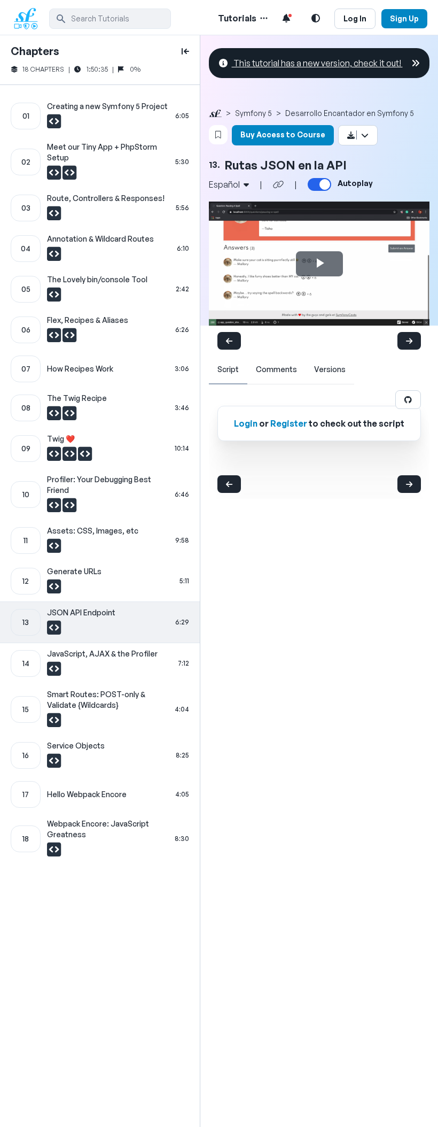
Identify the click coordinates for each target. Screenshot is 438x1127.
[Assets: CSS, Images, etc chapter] (100, 540)
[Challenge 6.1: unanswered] (54, 338)
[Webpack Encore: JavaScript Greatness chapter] (100, 839)
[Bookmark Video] (218, 134)
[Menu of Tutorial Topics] (263, 18)
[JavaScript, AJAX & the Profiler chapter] (100, 663)
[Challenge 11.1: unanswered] (54, 548)
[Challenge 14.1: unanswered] (54, 671)
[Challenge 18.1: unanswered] (54, 852)
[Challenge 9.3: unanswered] (85, 456)
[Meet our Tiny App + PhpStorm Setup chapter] (100, 162)
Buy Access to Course (282, 134)
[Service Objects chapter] (100, 755)
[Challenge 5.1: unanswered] (54, 297)
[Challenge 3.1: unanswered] (54, 216)
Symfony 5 (253, 113)
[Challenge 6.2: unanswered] (69, 338)
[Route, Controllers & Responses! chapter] (100, 208)
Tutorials (237, 18)
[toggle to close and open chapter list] (185, 51)
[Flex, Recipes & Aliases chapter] (100, 330)
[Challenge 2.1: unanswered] (54, 175)
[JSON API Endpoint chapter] (100, 622)
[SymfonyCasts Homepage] (30, 18)
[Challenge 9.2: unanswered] (70, 456)
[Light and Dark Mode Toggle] (315, 18)
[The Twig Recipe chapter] (100, 408)
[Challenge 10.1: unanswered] (54, 508)
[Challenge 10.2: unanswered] (69, 508)
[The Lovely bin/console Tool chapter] (100, 289)
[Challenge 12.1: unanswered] (54, 589)
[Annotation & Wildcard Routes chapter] (100, 249)
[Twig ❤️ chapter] (100, 449)
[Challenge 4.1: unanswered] (54, 256)
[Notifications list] (286, 18)
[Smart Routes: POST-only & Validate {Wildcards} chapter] (100, 709)
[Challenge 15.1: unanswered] (54, 722)
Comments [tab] (276, 369)
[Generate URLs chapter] (100, 581)
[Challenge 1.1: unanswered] (54, 124)
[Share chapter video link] (278, 184)
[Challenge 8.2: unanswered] (69, 416)
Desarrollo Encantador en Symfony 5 (349, 113)
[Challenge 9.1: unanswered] (54, 456)
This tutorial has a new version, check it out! (317, 63)
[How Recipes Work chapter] (100, 369)
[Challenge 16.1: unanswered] (54, 763)
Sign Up (404, 18)
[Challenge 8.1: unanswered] (54, 416)
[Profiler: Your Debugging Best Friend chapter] (100, 494)
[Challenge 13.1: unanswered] (54, 630)
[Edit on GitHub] (408, 399)
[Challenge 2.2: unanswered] (69, 175)
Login (245, 423)
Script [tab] (228, 369)
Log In (354, 18)
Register (288, 423)
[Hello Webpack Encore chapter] (100, 794)
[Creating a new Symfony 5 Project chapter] (100, 116)
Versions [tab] (330, 369)
